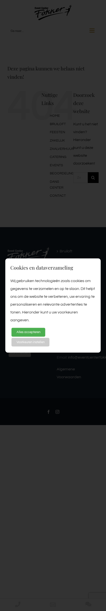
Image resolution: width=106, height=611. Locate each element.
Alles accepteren (28, 332)
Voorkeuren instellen (31, 342)
